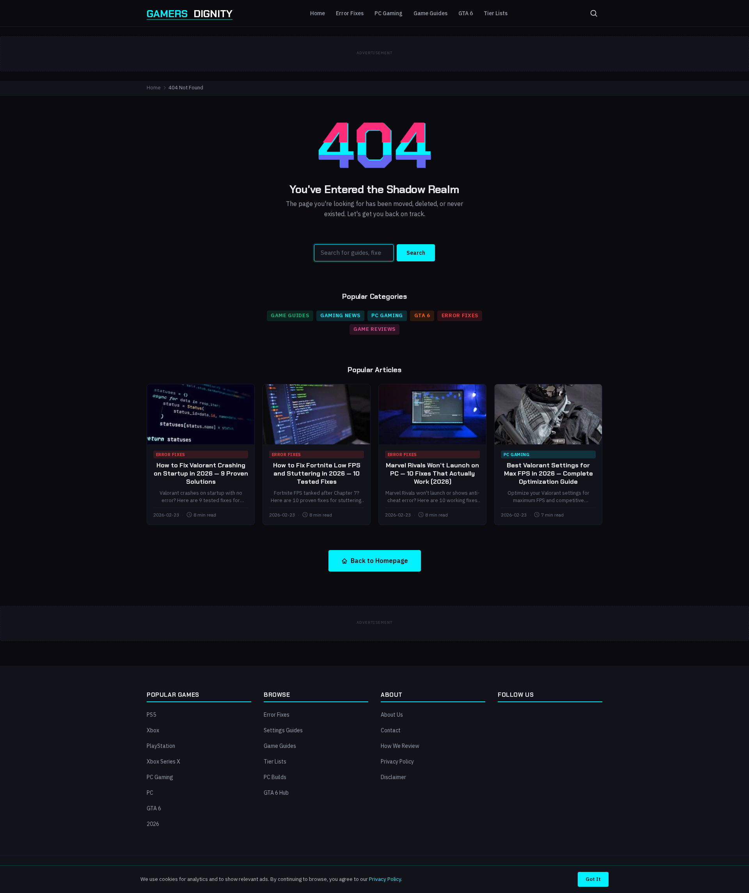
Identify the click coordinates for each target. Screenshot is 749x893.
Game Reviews (374, 329)
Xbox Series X (163, 761)
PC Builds (275, 777)
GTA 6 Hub (276, 792)
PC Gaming (388, 13)
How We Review (400, 745)
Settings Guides (283, 730)
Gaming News (340, 315)
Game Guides (430, 13)
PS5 (151, 714)
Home (317, 13)
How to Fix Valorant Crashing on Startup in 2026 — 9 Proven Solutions (201, 473)
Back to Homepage (379, 561)
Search (415, 252)
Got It (593, 878)
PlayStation (161, 745)
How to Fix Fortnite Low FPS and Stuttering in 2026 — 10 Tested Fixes (316, 473)
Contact (391, 730)
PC (150, 792)
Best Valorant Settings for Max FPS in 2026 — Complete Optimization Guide (548, 473)
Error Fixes (350, 13)
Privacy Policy (397, 761)
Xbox (153, 730)
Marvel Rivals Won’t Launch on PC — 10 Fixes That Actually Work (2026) (432, 473)
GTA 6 (465, 13)
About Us (392, 714)
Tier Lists (496, 13)
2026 (153, 823)
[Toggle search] (593, 13)
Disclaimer (393, 777)
